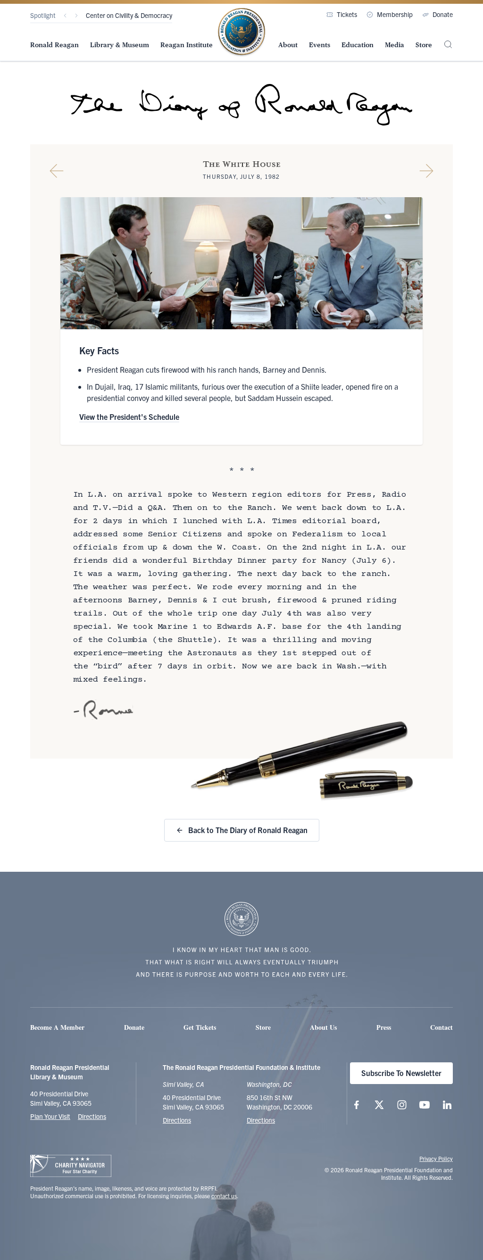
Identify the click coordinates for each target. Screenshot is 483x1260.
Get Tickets (199, 1027)
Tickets (347, 14)
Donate (443, 14)
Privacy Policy (436, 1158)
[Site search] (448, 44)
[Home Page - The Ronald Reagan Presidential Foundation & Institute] (241, 32)
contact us (224, 1195)
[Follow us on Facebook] (356, 1104)
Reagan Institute (186, 45)
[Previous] (65, 15)
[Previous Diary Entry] (56, 170)
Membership (395, 14)
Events (319, 45)
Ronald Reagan (54, 45)
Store (424, 45)
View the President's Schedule (129, 416)
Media (394, 45)
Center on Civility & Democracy (129, 15)
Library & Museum (119, 45)
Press (383, 1027)
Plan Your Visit (50, 1116)
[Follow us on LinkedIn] (447, 1104)
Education (357, 45)
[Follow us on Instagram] (402, 1104)
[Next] (76, 15)
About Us (323, 1027)
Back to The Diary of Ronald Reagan (248, 829)
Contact (441, 1027)
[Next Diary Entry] (426, 170)
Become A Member (57, 1027)
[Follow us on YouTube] (424, 1104)
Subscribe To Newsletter (401, 1072)
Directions (92, 1116)
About (288, 45)
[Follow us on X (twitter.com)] (379, 1104)
